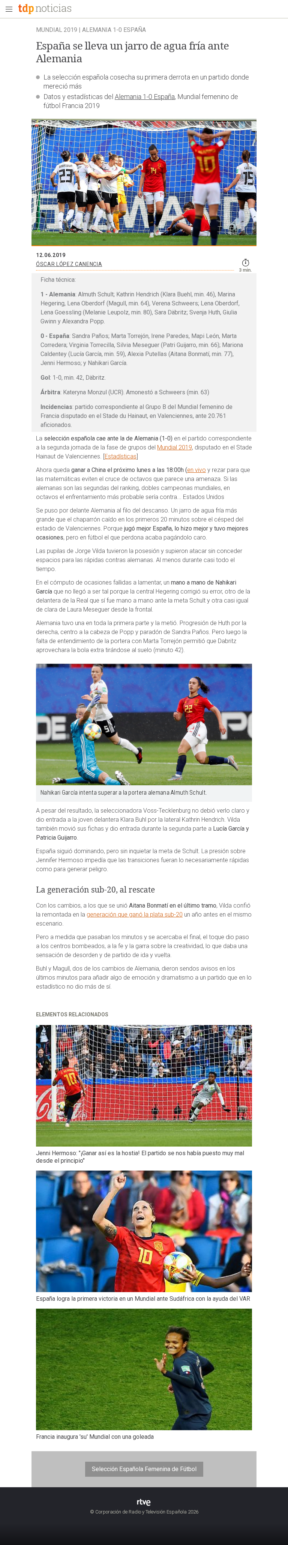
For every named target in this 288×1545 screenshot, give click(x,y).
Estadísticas (120, 456)
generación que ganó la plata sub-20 (135, 914)
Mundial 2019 (174, 447)
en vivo (196, 469)
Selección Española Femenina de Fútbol (144, 1469)
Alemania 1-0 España (145, 97)
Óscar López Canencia (69, 264)
